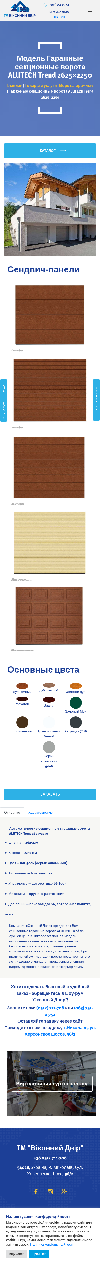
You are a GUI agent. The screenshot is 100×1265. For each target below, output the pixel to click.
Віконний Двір (20, 6)
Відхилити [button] (16, 1254)
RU (63, 17)
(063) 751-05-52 (59, 4)
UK (56, 17)
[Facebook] (36, 1192)
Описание (12, 812)
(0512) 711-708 (50, 1007)
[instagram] (50, 1192)
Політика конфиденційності (51, 1244)
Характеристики (41, 812)
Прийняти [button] (39, 1254)
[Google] (64, 1192)
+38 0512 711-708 (50, 1157)
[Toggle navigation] (90, 10)
